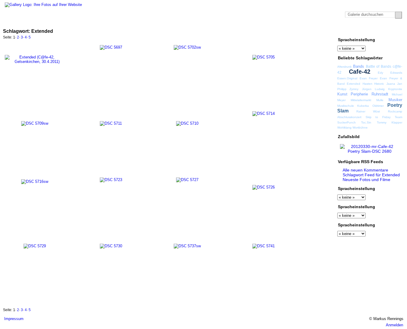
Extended (353, 83)
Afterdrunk (344, 66)
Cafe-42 (359, 71)
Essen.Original (347, 78)
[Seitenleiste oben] (383, 31)
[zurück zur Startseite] (43, 4)
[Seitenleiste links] (378, 31)
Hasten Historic (373, 83)
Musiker (395, 100)
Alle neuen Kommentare (365, 170)
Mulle (379, 100)
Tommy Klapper (389, 122)
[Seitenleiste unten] (395, 31)
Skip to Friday (378, 117)
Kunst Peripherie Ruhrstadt (363, 94)
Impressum (14, 318)
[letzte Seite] (330, 37)
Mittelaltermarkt (361, 100)
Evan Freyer (369, 78)
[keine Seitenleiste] (389, 31)
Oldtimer (378, 105)
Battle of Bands (378, 66)
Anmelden (394, 325)
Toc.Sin (366, 122)
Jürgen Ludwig (373, 89)
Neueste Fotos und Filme (366, 179)
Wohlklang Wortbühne (352, 127)
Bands (358, 66)
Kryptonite (395, 89)
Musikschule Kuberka (353, 105)
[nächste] (323, 37)
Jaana (390, 83)
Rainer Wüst (368, 111)
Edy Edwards (390, 72)
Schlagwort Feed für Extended (371, 174)
